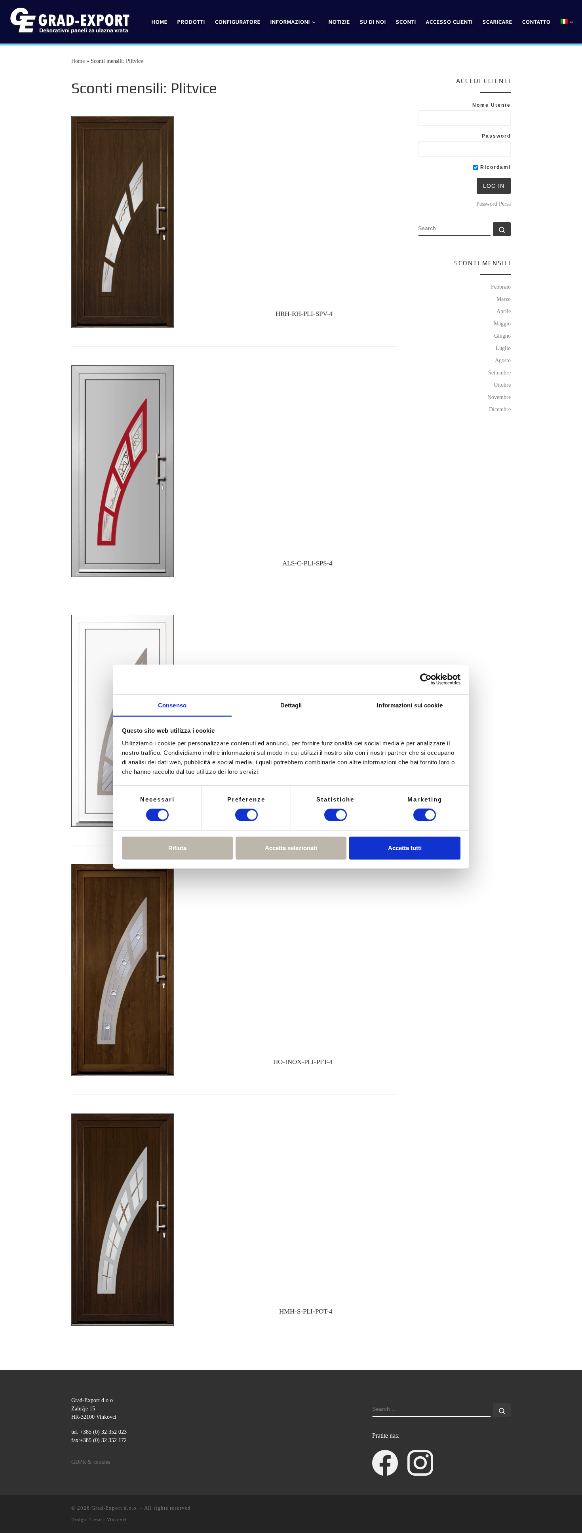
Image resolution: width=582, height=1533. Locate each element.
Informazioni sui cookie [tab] (409, 704)
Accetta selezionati (291, 847)
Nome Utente (491, 105)
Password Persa (493, 203)
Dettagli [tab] (291, 704)
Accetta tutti (405, 847)
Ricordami (494, 167)
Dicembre (500, 409)
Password (496, 136)
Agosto (503, 360)
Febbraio (501, 287)
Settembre (499, 372)
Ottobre (502, 385)
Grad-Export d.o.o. (114, 1508)
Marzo (503, 299)
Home (78, 61)
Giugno (502, 336)
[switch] (246, 815)
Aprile (503, 311)
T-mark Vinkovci (108, 1519)
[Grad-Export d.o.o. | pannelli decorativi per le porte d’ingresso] (69, 20)
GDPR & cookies (90, 1462)
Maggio (502, 323)
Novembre (499, 397)
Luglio (503, 348)
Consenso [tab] (172, 704)
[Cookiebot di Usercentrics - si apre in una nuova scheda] (425, 679)
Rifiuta (177, 847)
